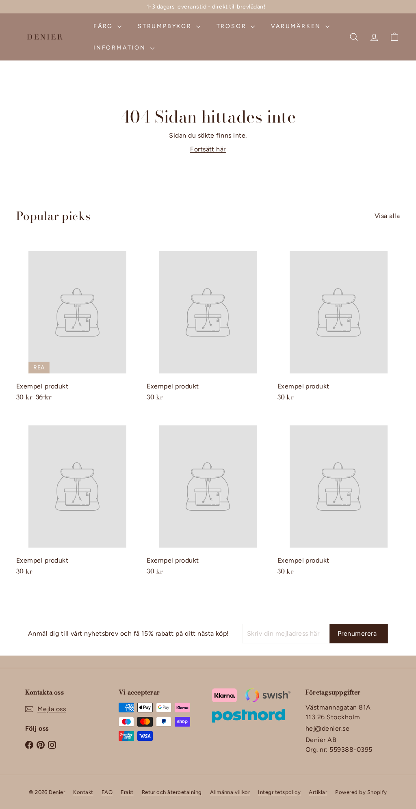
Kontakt (83, 792)
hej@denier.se (327, 728)
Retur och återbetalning (172, 792)
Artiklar (318, 792)
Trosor (233, 26)
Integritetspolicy (279, 792)
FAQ (107, 792)
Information (120, 47)
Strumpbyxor (166, 26)
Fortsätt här (208, 149)
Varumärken (297, 26)
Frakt (127, 792)
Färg (104, 26)
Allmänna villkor (230, 792)
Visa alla (387, 216)
